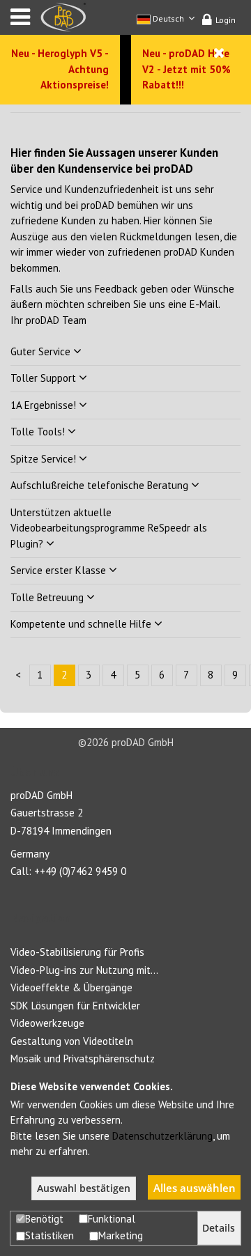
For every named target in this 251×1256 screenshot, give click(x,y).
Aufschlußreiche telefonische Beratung (100, 485)
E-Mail (204, 304)
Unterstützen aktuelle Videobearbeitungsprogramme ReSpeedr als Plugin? (108, 528)
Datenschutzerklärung (162, 1135)
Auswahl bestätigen (83, 1188)
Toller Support (44, 378)
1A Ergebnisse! (44, 405)
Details (218, 1228)
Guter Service (41, 351)
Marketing (120, 1235)
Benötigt (44, 1218)
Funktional (111, 1218)
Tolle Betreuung (48, 597)
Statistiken (49, 1235)
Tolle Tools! (39, 431)
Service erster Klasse (59, 570)
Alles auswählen (194, 1188)
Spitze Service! (44, 458)
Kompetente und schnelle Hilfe (82, 623)
